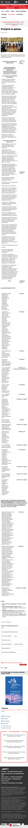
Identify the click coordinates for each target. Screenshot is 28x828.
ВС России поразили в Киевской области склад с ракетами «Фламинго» (14, 752)
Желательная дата (18, 644)
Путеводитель (16, 779)
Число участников (6, 640)
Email (15, 635)
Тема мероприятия (6, 648)
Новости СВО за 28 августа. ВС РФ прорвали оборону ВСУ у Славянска (14, 758)
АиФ (1, 52)
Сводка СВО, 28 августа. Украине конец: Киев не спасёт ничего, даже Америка (14, 747)
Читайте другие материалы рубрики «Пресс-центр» (13, 673)
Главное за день (6, 716)
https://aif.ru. (21, 818)
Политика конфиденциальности (9, 820)
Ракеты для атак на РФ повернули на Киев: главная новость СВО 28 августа (14, 741)
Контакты (3, 17)
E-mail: (3, 711)
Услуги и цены (11, 14)
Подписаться (6, 727)
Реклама (4, 771)
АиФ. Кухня (5, 723)
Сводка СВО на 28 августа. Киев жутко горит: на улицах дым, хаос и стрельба (14, 735)
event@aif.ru (14, 25)
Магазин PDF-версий (16, 777)
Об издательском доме (15, 771)
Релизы (12, 11)
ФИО (3, 627)
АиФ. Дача (5, 718)
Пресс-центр (5, 777)
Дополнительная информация (9, 652)
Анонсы (7, 11)
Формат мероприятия (7, 644)
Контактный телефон (6, 635)
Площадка (4, 14)
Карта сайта (5, 781)
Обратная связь (6, 779)
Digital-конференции (21, 11)
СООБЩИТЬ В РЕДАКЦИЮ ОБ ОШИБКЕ (12, 783)
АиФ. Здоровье (6, 721)
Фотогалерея (20, 14)
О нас (2, 11)
